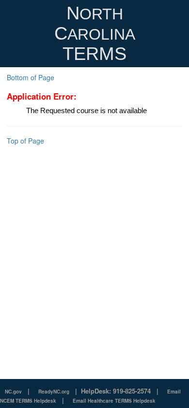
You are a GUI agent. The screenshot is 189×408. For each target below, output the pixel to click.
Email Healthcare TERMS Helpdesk (114, 400)
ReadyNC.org (53, 391)
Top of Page (25, 141)
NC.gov (13, 391)
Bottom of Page (30, 77)
